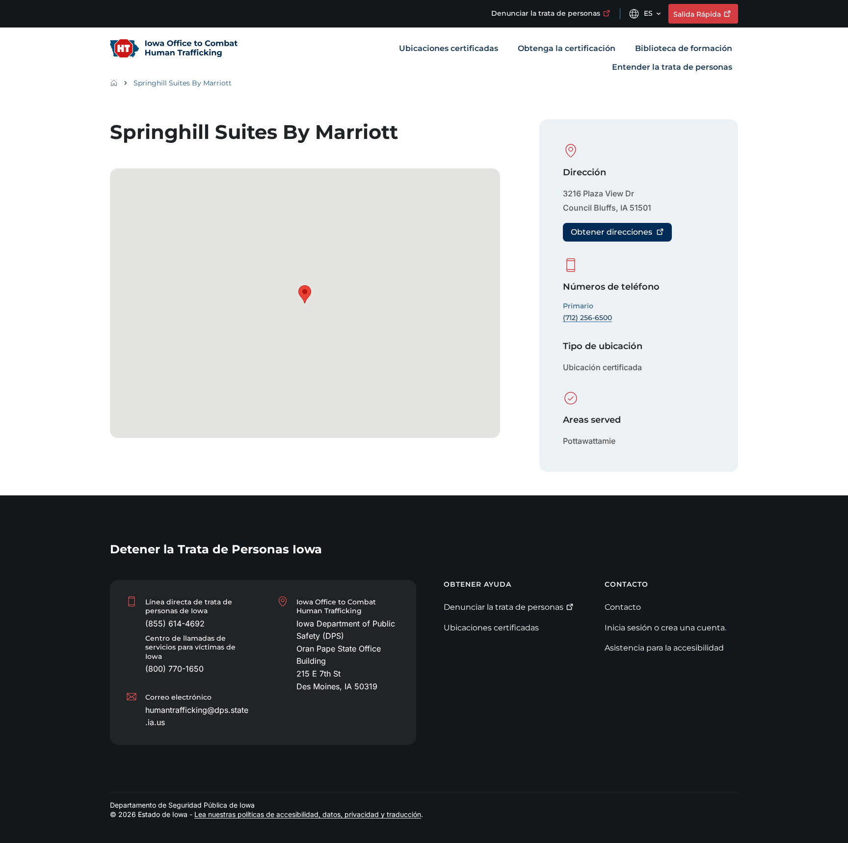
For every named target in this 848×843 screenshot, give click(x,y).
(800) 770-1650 (174, 669)
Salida (697, 14)
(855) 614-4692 (175, 623)
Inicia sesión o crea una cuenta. (665, 627)
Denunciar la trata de (545, 13)
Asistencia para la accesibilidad (664, 648)
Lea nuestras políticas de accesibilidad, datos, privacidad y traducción (307, 814)
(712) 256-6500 (587, 317)
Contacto (623, 607)
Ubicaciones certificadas (491, 627)
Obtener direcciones (611, 232)
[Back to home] (117, 83)
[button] (304, 294)
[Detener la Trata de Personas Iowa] (174, 49)
